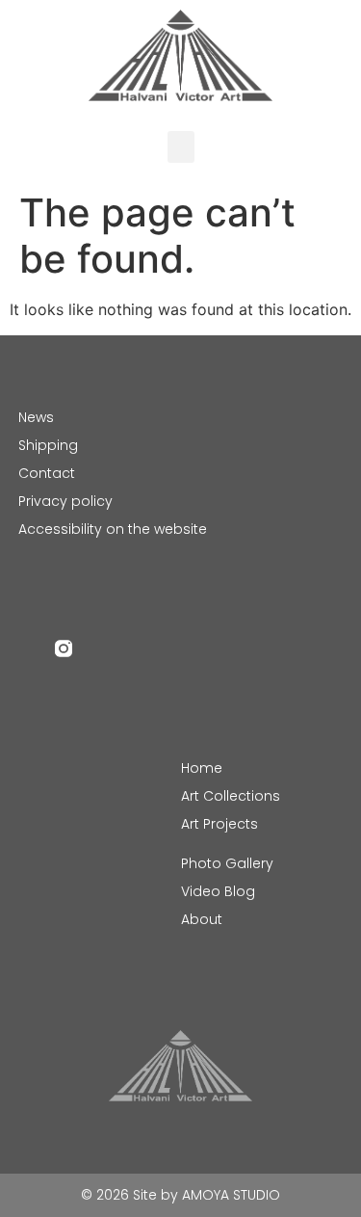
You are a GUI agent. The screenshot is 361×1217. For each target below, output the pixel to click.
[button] (181, 147)
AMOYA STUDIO (231, 1194)
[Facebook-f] (27, 648)
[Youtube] (100, 648)
